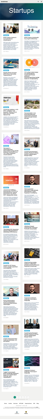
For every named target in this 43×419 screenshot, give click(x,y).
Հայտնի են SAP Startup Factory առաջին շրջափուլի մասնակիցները (10, 267)
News (5, 403)
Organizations (28, 403)
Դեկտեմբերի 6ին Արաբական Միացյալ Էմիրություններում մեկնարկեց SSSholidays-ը (11, 231)
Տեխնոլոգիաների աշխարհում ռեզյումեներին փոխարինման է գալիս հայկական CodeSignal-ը (31, 190)
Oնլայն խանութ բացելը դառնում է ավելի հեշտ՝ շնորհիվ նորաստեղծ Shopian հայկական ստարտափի (31, 264)
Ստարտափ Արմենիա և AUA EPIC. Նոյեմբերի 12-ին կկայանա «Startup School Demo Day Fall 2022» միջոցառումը (10, 112)
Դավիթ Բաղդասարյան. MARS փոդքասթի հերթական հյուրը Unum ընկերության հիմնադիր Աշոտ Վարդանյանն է (11, 374)
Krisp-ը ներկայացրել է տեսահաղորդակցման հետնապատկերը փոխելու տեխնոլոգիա (10, 302)
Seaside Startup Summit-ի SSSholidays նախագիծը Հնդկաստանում (10, 74)
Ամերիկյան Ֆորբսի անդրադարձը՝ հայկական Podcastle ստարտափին (31, 227)
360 (34, 403)
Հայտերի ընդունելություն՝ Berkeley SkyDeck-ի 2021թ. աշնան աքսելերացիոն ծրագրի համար (31, 334)
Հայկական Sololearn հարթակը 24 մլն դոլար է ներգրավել (30, 371)
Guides (10, 403)
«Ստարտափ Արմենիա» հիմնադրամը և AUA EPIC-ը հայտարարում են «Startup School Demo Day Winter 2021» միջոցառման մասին (10, 192)
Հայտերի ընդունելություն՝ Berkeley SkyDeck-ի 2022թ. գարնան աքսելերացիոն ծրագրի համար (31, 153)
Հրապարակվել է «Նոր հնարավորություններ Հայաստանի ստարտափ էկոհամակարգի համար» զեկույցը (30, 115)
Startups (15, 403)
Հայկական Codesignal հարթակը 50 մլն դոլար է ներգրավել (30, 299)
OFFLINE (21, 403)
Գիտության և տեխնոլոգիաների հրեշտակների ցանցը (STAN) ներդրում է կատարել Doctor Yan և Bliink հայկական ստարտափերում (10, 151)
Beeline (37, 407)
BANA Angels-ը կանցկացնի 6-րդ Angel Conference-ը (31, 38)
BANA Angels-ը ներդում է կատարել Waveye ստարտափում (9, 39)
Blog (38, 403)
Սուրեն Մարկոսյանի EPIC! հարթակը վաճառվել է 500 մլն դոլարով (10, 340)
